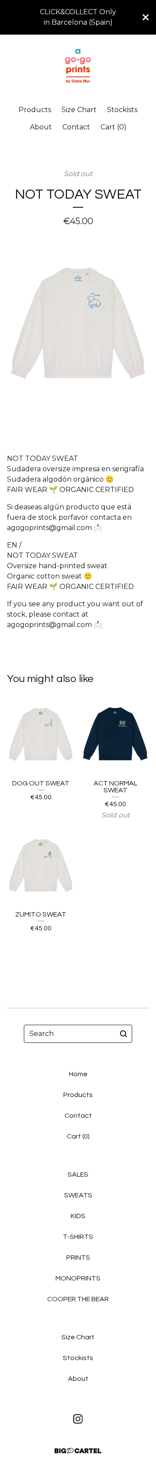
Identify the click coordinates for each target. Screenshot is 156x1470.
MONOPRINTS (78, 1278)
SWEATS (78, 1195)
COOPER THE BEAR (78, 1299)
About (41, 127)
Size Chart (79, 110)
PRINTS (78, 1257)
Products (35, 110)
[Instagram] (78, 1419)
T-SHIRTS (78, 1236)
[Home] (77, 66)
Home (78, 1074)
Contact (76, 127)
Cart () (114, 127)
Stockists (122, 110)
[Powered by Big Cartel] (78, 1450)
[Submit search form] (123, 1034)
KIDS (78, 1216)
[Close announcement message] (146, 17)
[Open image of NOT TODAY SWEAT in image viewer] (78, 333)
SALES (78, 1174)
